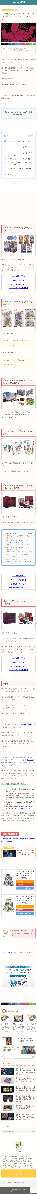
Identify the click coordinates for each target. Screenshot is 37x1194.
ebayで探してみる (18, 276)
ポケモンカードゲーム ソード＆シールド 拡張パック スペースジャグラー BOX (24, 898)
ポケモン (10, 1182)
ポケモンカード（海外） (7, 10)
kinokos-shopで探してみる (18, 288)
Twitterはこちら (11, 952)
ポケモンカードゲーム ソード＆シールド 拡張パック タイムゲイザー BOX (24, 873)
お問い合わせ (25, 1189)
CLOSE (30, 135)
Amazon (30, 760)
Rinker (24, 877)
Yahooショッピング (23, 888)
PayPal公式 (25, 808)
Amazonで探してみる (18, 280)
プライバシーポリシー (14, 1189)
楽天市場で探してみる (18, 284)
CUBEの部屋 (19, 2)
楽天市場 (4, 762)
